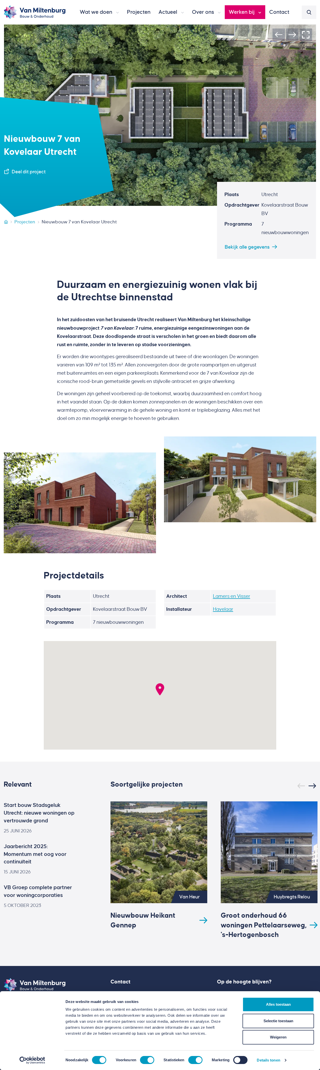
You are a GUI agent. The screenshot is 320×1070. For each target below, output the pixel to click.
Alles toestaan (278, 1004)
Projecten (24, 221)
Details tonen (268, 1060)
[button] (99, 12)
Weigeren (278, 1037)
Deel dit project (29, 171)
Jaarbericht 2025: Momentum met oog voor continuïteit (35, 854)
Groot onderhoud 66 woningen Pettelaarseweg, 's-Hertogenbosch (263, 925)
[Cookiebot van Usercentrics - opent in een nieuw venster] (32, 1060)
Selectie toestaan (278, 1021)
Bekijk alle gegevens (247, 247)
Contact (120, 982)
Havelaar (223, 609)
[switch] (147, 1060)
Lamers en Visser (231, 596)
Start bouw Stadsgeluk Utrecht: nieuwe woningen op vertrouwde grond (39, 813)
